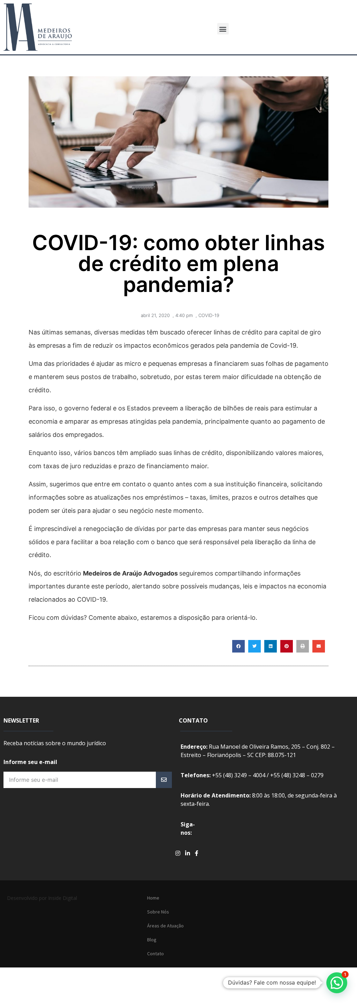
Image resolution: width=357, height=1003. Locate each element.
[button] (223, 28)
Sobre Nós (158, 912)
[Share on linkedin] (270, 646)
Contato (155, 953)
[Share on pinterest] (286, 646)
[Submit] (164, 780)
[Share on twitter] (254, 646)
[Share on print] (302, 646)
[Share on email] (318, 646)
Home (153, 898)
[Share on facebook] (238, 646)
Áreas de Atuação (165, 926)
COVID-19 (208, 315)
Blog (152, 939)
